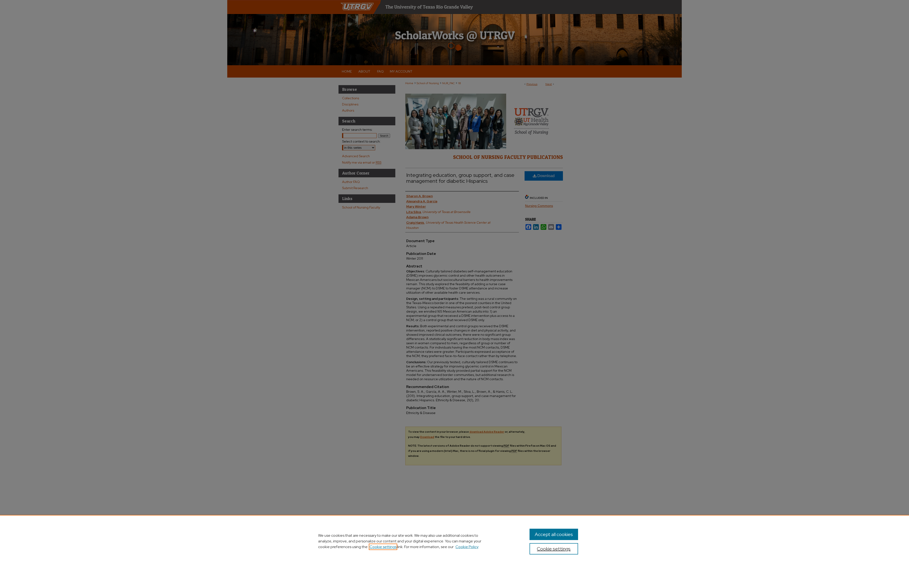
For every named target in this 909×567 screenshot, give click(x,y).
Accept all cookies (554, 534)
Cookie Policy (466, 546)
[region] (454, 541)
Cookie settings (383, 546)
